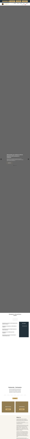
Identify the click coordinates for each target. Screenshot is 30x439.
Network (15, 3)
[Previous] (1, 159)
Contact (27, 3)
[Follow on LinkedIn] (7, 1)
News (24, 3)
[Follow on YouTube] (8, 1)
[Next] (28, 159)
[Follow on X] (6, 1)
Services (21, 3)
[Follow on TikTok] (5, 1)
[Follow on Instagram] (3, 1)
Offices (18, 3)
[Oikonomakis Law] (6, 4)
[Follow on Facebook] (2, 1)
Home (12, 3)
